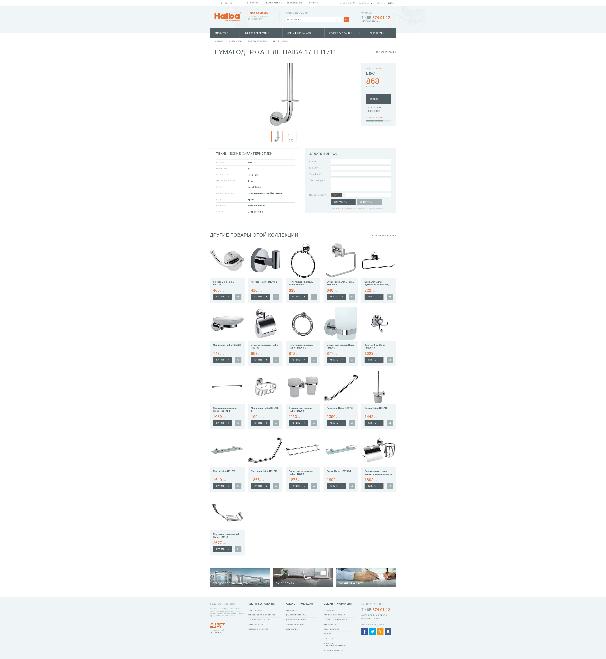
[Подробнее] (238, 297)
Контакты (328, 638)
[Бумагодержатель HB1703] (265, 323)
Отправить (340, 202)
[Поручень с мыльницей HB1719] (227, 513)
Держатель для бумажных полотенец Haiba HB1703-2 (377, 285)
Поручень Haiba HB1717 (264, 471)
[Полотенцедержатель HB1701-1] (227, 386)
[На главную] (222, 3)
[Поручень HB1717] (265, 449)
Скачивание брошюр (334, 615)
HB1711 (285, 41)
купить (220, 297)
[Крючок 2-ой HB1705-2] (227, 260)
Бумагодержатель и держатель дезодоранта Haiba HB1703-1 (378, 474)
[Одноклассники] (380, 631)
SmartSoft (215, 633)
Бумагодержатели (257, 41)
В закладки (374, 111)
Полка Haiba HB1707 (224, 471)
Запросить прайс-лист (335, 620)
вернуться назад (385, 52)
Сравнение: (346, 3)
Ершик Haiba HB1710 (376, 408)
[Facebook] (364, 631)
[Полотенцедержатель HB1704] (303, 260)
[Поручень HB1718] (341, 386)
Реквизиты (329, 610)
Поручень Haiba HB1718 (340, 408)
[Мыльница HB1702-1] (265, 386)
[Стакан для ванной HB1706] (341, 323)
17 (274, 41)
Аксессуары (377, 33)
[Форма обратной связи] (226, 3)
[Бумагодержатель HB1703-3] (341, 260)
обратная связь (369, 21)
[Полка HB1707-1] (341, 449)
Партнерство (330, 624)
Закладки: (364, 3)
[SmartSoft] (217, 624)
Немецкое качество (258, 629)
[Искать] (346, 19)
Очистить (366, 202)
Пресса (327, 634)
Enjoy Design (255, 610)
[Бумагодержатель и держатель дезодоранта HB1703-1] (378, 449)
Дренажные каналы (299, 33)
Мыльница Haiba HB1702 (227, 345)
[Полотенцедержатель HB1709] (303, 449)
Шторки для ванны (340, 33)
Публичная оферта (333, 650)
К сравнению (375, 108)
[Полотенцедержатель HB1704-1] (303, 323)
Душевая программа (256, 33)
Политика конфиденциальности (335, 644)
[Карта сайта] (231, 3)
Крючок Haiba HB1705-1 (264, 282)
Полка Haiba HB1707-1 (339, 471)
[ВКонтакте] (388, 631)
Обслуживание (331, 629)
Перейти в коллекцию (382, 235)
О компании (253, 3)
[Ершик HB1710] (378, 386)
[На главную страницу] (227, 16)
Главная (219, 41)
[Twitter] (372, 631)
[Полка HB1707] (227, 449)
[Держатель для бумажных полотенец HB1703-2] (378, 260)
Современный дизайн (259, 620)
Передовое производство (261, 615)
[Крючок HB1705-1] (265, 260)
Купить (374, 99)
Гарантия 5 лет (255, 624)
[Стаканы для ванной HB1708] (303, 386)
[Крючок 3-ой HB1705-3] (378, 323)
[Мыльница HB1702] (227, 323)
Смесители (221, 33)
